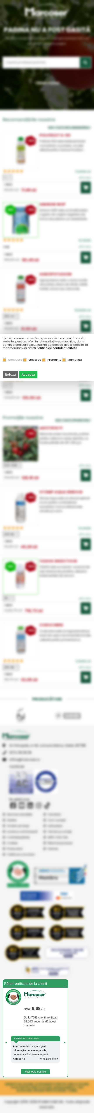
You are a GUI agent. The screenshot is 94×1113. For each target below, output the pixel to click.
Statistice (34, 360)
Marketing (75, 360)
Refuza (10, 374)
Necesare (15, 360)
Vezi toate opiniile (35, 1071)
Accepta (28, 374)
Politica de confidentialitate (57, 348)
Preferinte (54, 360)
